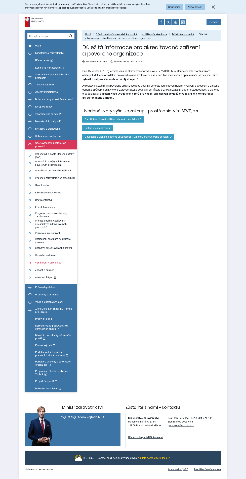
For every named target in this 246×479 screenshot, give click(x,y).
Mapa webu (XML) (178, 469)
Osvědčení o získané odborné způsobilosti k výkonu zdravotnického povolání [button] (127, 136)
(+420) (201, 417)
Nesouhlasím (195, 7)
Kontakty (214, 22)
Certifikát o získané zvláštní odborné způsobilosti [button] (112, 119)
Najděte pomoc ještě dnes (152, 457)
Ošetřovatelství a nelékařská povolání (116, 34)
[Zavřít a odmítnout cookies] (213, 7)
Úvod (88, 34)
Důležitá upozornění (183, 34)
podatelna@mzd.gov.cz (181, 425)
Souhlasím (174, 7)
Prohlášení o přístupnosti (207, 469)
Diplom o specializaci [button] (96, 128)
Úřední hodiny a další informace (145, 437)
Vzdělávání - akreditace (154, 34)
